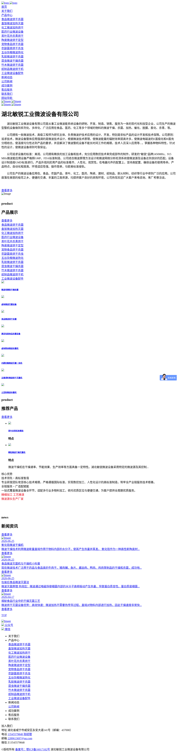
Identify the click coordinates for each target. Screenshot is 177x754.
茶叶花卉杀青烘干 (12, 35)
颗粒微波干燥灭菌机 (16, 452)
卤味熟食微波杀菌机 (9, 348)
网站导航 (6, 98)
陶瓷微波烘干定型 (12, 40)
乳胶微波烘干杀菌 (12, 56)
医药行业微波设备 (12, 31)
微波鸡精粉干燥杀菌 (9, 290)
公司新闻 (6, 81)
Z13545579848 (16, 742)
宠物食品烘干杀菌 (12, 44)
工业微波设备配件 (12, 73)
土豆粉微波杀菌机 (9, 392)
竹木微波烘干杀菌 (12, 64)
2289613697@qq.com (20, 738)
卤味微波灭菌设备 (9, 304)
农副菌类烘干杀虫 (12, 48)
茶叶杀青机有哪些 (16, 431)
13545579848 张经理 (20, 734)
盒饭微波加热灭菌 (12, 23)
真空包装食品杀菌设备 (10, 334)
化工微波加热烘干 (12, 27)
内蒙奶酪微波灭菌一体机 (11, 363)
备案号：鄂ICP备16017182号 (32, 749)
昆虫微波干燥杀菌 (12, 60)
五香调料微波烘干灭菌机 (11, 378)
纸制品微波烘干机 (12, 69)
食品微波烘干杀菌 (12, 19)
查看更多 (6, 553)
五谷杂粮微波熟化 (12, 52)
